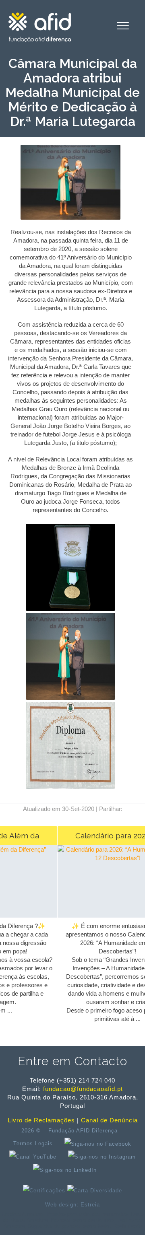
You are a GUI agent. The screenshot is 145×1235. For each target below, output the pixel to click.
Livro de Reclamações (41, 1120)
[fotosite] (70, 698)
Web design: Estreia (72, 1205)
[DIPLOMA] (70, 787)
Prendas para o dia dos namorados (87, 1214)
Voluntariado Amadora (93, 1232)
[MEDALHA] (70, 609)
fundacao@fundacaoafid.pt (83, 1088)
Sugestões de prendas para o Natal (69, 1226)
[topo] (111, 1169)
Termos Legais (33, 1143)
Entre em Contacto (72, 1061)
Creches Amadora (22, 1214)
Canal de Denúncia (109, 1120)
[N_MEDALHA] (70, 217)
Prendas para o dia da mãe (82, 1220)
